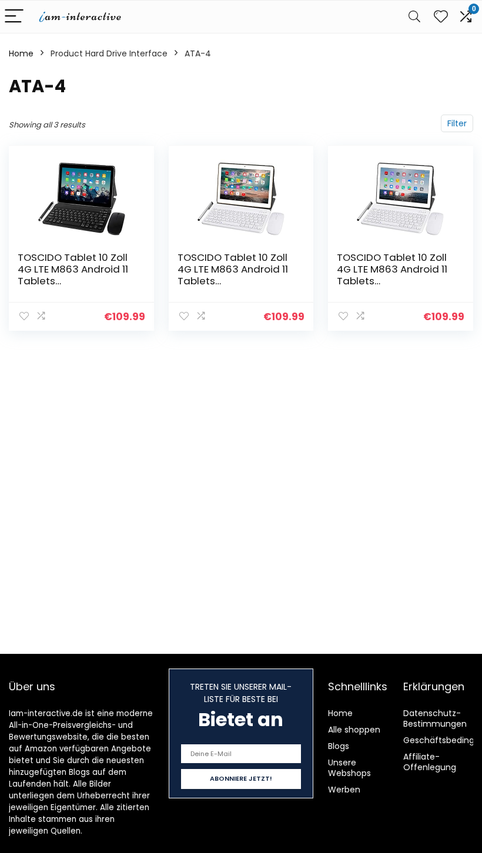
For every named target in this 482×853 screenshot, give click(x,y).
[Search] (414, 16)
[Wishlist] (441, 16)
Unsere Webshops (349, 768)
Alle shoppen (354, 730)
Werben (344, 789)
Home (21, 53)
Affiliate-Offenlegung (429, 762)
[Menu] (14, 16)
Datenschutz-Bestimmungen (435, 718)
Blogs (338, 746)
